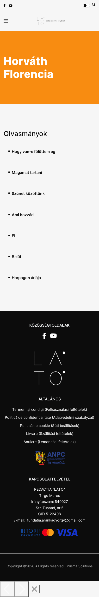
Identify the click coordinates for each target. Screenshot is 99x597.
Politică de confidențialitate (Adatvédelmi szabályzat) (49, 417)
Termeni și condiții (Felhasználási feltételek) (49, 409)
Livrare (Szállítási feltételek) (49, 433)
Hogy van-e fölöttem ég (33, 151)
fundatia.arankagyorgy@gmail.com (56, 520)
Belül (16, 256)
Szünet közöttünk (28, 193)
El (13, 235)
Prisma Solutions (80, 566)
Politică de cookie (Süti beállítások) (49, 425)
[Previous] (7, 589)
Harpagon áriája (26, 277)
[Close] (34, 589)
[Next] (21, 589)
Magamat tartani (27, 172)
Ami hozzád (23, 215)
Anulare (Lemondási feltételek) (50, 441)
